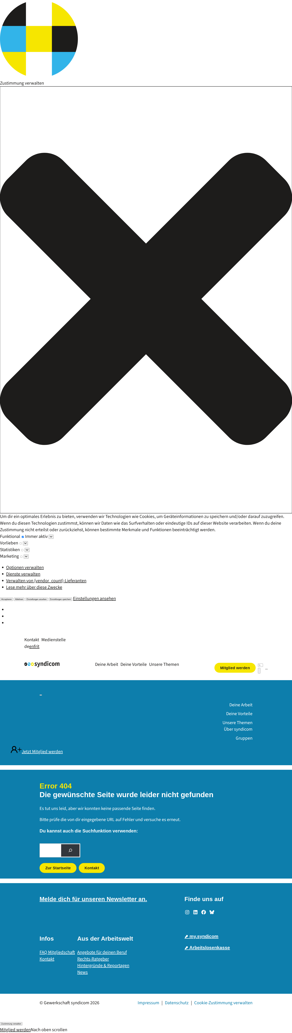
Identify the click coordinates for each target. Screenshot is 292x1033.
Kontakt (92, 868)
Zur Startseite (58, 868)
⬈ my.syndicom (201, 936)
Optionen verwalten (25, 567)
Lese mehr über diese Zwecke (34, 587)
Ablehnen (19, 599)
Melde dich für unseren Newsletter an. (93, 899)
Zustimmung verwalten (11, 1024)
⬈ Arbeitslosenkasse (207, 947)
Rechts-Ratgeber (93, 959)
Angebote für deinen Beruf (102, 952)
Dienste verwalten (23, 574)
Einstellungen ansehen (37, 599)
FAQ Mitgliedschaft (57, 952)
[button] (146, 299)
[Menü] (266, 669)
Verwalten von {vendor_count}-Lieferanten (46, 580)
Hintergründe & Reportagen (103, 965)
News (82, 972)
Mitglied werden (15, 1029)
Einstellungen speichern (60, 599)
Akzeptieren (6, 599)
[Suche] (70, 850)
